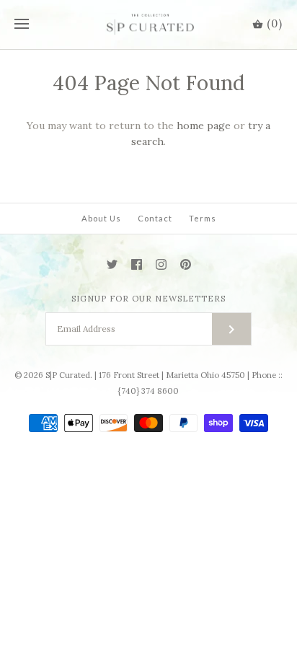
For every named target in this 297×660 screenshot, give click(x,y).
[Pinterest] (185, 264)
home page (204, 125)
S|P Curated (67, 375)
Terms (202, 218)
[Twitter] (112, 264)
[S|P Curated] (149, 24)
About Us (101, 218)
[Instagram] (161, 264)
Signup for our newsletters (148, 299)
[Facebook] (136, 264)
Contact (155, 218)
